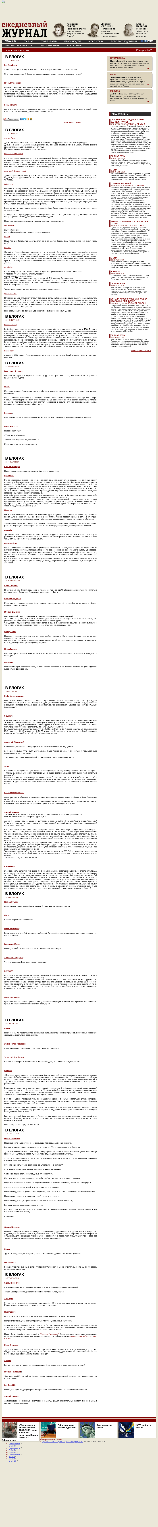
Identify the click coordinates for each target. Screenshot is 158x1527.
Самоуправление (49, 45)
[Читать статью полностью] (129, 68)
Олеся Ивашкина (12, 1138)
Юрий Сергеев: (11, 585)
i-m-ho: (7, 236)
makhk (7, 1028)
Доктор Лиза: (10, 138)
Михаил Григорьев (12, 1372)
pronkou (8, 1071)
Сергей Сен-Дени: (12, 599)
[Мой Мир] (31, 119)
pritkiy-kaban (10, 632)
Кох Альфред (10, 65)
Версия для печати (72, 122)
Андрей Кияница (11, 812)
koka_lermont (10, 105)
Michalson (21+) (11, 426)
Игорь (7, 387)
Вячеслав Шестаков (13, 371)
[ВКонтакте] (21, 119)
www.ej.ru (11, 41)
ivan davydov (10, 1262)
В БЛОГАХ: (115, 91)
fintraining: (8, 184)
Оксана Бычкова (12, 1227)
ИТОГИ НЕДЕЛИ (72, 41)
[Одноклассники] (27, 119)
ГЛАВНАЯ (28, 41)
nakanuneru (9, 351)
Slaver (7, 1249)
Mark (6, 915)
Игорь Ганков (10, 649)
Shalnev (7, 1361)
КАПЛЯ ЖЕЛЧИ (95, 41)
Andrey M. (8, 1299)
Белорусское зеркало (18, 45)
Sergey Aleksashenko (14, 1057)
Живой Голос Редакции (14, 1044)
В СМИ (114, 170)
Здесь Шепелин (11, 1283)
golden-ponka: (10, 293)
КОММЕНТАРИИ (48, 41)
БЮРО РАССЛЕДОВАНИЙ (123, 41)
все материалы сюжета (141, 351)
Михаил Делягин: (12, 612)
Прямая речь (118, 156)
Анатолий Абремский (14, 742)
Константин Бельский (13, 154)
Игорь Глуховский (12, 83)
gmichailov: (9, 267)
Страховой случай (121, 183)
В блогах (115, 272)
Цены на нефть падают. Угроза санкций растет (127, 121)
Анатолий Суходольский (15, 171)
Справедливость (12, 997)
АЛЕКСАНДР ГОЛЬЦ (135, 226)
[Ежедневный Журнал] (24, 37)
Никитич (8, 510)
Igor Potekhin (10, 1385)
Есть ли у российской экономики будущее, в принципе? (129, 300)
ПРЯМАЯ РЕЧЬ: (117, 58)
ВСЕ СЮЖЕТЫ (74, 45)
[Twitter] (24, 119)
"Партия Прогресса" (49, 1334)
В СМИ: (113, 74)
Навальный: (10, 1312)
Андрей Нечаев (11, 1396)
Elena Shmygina (11, 1345)
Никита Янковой (11, 929)
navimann (8, 971)
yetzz (6, 766)
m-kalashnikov (10, 325)
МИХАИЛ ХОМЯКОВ (135, 186)
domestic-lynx (10, 543)
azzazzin (8, 530)
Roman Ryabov (11, 902)
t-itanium (8, 716)
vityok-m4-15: (10, 225)
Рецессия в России (17, 50)
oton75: (7, 248)
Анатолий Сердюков (13, 958)
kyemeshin (9, 475)
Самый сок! (9, 866)
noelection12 (10, 662)
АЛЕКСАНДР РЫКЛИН (136, 124)
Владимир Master (12, 944)
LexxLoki (8, 413)
